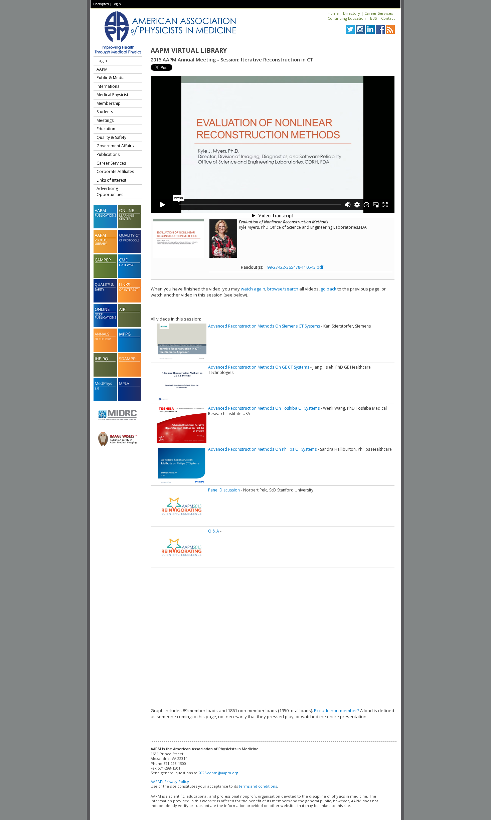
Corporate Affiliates (115, 171)
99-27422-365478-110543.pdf (295, 267)
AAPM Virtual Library (189, 50)
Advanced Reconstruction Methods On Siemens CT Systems (264, 326)
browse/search (282, 289)
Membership (109, 103)
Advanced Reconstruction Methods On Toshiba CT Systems (264, 408)
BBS (373, 18)
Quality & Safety (111, 137)
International (109, 86)
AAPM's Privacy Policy (170, 781)
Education (106, 129)
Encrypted (101, 4)
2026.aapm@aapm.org (218, 772)
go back (328, 289)
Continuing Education (347, 18)
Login (117, 4)
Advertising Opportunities (110, 191)
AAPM (102, 69)
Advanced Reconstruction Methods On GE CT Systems (258, 367)
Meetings (105, 120)
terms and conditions (258, 786)
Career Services (378, 13)
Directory (351, 13)
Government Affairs (115, 146)
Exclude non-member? (336, 710)
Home (333, 13)
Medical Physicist (112, 94)
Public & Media (111, 77)
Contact (388, 18)
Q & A (213, 531)
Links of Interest (111, 180)
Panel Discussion (224, 490)
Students (105, 112)
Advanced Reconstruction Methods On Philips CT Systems (262, 449)
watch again (253, 289)
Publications (108, 154)
